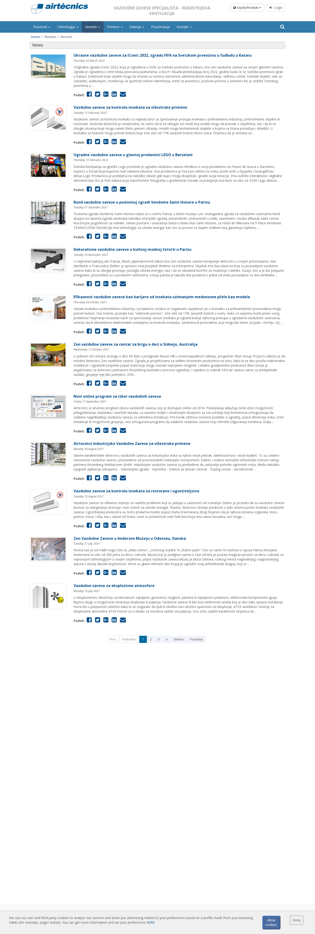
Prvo (113, 639)
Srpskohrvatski (247, 7)
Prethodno (129, 639)
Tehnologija (66, 27)
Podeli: (79, 95)
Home (35, 37)
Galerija (136, 27)
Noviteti (91, 27)
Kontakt (183, 27)
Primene (113, 27)
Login (277, 7)
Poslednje (196, 639)
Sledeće (179, 639)
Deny (296, 920)
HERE (150, 922)
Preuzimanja (160, 27)
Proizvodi (40, 27)
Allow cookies (271, 922)
